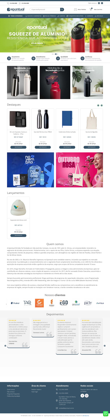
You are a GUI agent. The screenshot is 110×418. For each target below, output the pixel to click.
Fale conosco (92, 3)
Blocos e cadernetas (34, 16)
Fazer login (35, 392)
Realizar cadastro (36, 389)
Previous (98, 105)
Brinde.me (86, 415)
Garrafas (90, 16)
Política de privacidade (13, 396)
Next (101, 105)
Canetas (62, 16)
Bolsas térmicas (50, 16)
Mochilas (100, 16)
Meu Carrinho (98, 9)
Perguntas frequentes (13, 394)
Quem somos (11, 389)
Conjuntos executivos (76, 16)
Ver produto (18, 147)
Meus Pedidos (82, 9)
